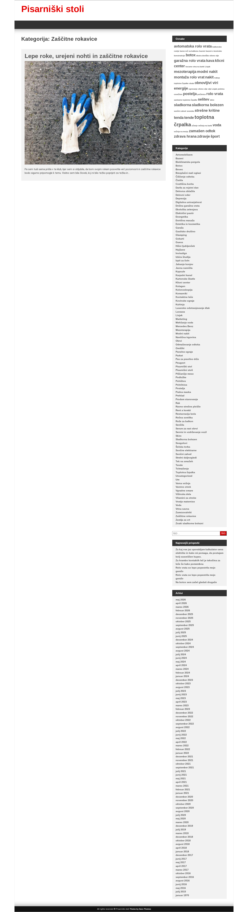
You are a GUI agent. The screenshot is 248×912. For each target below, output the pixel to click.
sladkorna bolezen (208, 105)
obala (191, 83)
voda (217, 125)
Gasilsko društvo (185, 231)
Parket (179, 355)
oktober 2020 (183, 804)
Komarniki (181, 293)
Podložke (181, 377)
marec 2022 (182, 745)
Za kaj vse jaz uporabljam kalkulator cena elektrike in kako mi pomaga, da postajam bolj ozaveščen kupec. (199, 553)
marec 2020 (182, 822)
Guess (179, 242)
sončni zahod (180, 111)
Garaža (180, 227)
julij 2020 (181, 815)
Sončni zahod (183, 454)
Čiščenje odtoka (185, 176)
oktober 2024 (183, 643)
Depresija (181, 198)
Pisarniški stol (184, 366)
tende (189, 117)
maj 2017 (181, 862)
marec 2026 (182, 607)
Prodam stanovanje (187, 399)
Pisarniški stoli (52, 9)
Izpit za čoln (182, 260)
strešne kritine (207, 110)
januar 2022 (182, 753)
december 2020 (184, 796)
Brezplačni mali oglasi (188, 173)
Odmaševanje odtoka (188, 344)
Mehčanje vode (184, 322)
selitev (203, 99)
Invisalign (181, 253)
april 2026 (181, 603)
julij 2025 (181, 632)
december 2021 (184, 756)
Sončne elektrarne (186, 450)
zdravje (203, 136)
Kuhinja (180, 304)
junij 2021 (181, 774)
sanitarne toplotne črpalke (185, 100)
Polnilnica (181, 384)
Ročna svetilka (184, 417)
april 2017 (181, 866)
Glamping (181, 235)
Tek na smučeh (184, 461)
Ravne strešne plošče (188, 406)
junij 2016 (181, 884)
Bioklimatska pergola (188, 162)
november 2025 (184, 618)
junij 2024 (181, 658)
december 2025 (184, 614)
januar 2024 (182, 676)
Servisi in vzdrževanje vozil (191, 432)
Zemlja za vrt (183, 519)
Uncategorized (184, 476)
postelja (190, 94)
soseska (190, 111)
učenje (195, 126)
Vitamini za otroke (186, 497)
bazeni (202, 51)
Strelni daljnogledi (186, 457)
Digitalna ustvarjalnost (189, 202)
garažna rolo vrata (189, 60)
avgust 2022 (183, 727)
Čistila (179, 180)
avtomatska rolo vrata (193, 46)
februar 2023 (183, 709)
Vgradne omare (184, 490)
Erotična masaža (185, 220)
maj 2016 (181, 888)
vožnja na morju (181, 132)
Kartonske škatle (185, 278)
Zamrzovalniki (184, 512)
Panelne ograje (184, 351)
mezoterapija (185, 71)
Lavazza (180, 311)
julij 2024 (181, 654)
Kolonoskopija (184, 289)
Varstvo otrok (183, 486)
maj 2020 (181, 818)
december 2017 (184, 855)
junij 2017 (181, 858)
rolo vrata (214, 94)
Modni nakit (182, 333)
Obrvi (179, 340)
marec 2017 (182, 869)
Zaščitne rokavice (186, 516)
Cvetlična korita (185, 184)
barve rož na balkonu (189, 51)
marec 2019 (182, 833)
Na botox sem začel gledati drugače (196, 582)
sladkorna (182, 105)
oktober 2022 (183, 720)
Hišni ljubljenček (185, 246)
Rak (178, 403)
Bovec (179, 169)
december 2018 (184, 836)
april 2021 (181, 782)
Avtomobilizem (184, 154)
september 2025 (185, 625)
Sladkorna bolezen (186, 439)
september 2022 (185, 723)
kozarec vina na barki (195, 67)
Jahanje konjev (184, 264)
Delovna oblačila (185, 191)
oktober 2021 (183, 763)
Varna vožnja (183, 483)
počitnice (201, 94)
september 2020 (185, 807)
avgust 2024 (183, 650)
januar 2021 (182, 793)
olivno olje (202, 89)
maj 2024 (181, 661)
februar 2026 (183, 610)
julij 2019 (181, 829)
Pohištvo (181, 381)
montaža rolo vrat (189, 77)
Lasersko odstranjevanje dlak (193, 308)
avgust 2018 (183, 844)
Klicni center (183, 282)
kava (210, 60)
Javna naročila (184, 268)
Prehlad (180, 395)
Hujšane (180, 249)
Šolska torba (183, 446)
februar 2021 (183, 789)
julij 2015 (181, 891)
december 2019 (184, 825)
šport (215, 136)
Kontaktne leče (184, 297)
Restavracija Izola (186, 413)
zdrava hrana (185, 136)
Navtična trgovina (186, 337)
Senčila (180, 424)
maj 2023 (181, 698)
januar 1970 (182, 895)
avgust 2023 (183, 687)
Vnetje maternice (185, 501)
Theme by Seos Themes (140, 909)
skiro (212, 100)
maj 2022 (181, 738)
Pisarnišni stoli (184, 370)
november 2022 (184, 716)
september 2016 (185, 877)
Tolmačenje (182, 468)
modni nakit (207, 71)
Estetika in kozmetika (188, 224)
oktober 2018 (183, 840)
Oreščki (180, 348)
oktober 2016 (183, 873)
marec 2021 (182, 785)
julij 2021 (181, 771)
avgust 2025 (183, 628)
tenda (179, 117)
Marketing (181, 319)
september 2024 (185, 647)
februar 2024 (183, 672)
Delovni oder (183, 195)
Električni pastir (185, 213)
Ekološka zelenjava (187, 209)
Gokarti (180, 238)
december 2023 (184, 680)
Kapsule (180, 271)
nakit (209, 77)
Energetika (182, 216)
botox (191, 55)
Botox (179, 165)
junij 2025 (181, 636)
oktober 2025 (183, 621)
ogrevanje (193, 89)
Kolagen (180, 286)
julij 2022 (181, 731)
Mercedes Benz (184, 326)
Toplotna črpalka (185, 472)
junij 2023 (181, 694)
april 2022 (181, 742)
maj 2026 (181, 599)
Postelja (180, 388)
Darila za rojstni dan (187, 187)
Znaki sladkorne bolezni (189, 523)
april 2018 (181, 847)
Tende (179, 465)
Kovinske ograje (185, 300)
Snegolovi (181, 443)
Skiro (179, 435)
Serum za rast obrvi (187, 428)
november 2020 (184, 800)
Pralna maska (183, 392)
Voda (178, 505)
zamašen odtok (202, 131)
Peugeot (180, 362)
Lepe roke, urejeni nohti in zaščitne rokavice (86, 56)
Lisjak (207, 67)
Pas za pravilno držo (187, 359)
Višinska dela (183, 494)
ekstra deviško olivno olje (207, 56)
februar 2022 (183, 749)
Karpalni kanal (184, 275)
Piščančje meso (185, 373)
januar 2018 (182, 851)
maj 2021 (181, 778)
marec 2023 (182, 705)
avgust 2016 (183, 880)
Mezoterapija (183, 330)
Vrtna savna (182, 508)
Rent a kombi (183, 410)
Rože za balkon (184, 421)
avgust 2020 (183, 811)
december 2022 (184, 712)
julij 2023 (181, 691)
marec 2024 (182, 669)
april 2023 (181, 701)
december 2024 (184, 639)
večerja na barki (205, 126)
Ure (178, 479)
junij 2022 (181, 734)
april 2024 (181, 665)
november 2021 (184, 760)
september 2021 (185, 767)
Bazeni (179, 158)
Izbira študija (183, 257)
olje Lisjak (212, 89)
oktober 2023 (183, 683)
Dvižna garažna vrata (188, 205)
